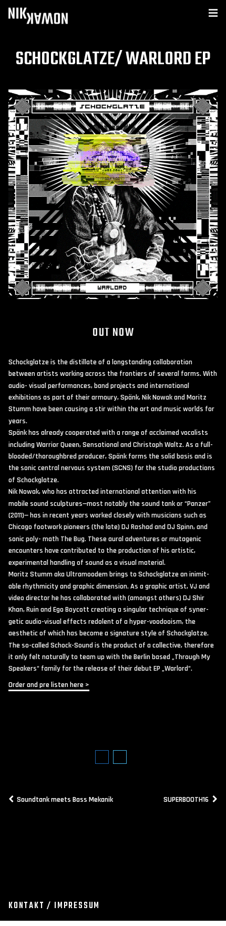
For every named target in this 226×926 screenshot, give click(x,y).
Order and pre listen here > (48, 685)
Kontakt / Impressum (54, 906)
